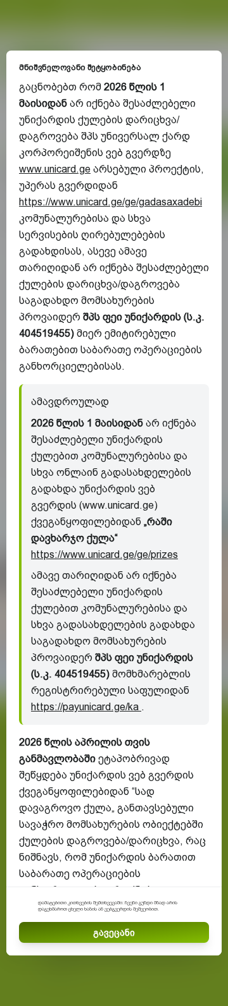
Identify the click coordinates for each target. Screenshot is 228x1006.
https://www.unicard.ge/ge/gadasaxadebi (110, 202)
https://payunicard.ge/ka (86, 706)
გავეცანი (114, 933)
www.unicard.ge (55, 169)
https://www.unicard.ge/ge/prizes (104, 554)
